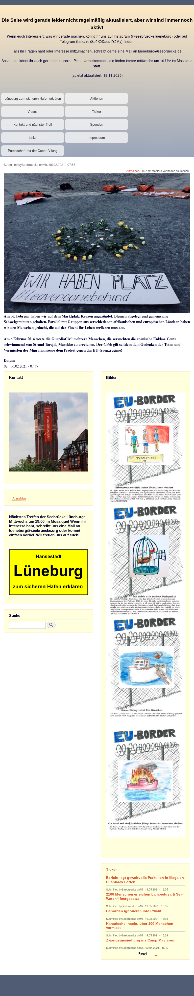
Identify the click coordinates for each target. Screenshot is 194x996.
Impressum (96, 137)
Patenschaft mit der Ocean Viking (32, 150)
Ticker (96, 111)
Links (33, 137)
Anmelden (132, 171)
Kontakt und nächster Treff (32, 124)
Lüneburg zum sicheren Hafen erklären (33, 98)
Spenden (96, 124)
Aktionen (96, 98)
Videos (33, 111)
